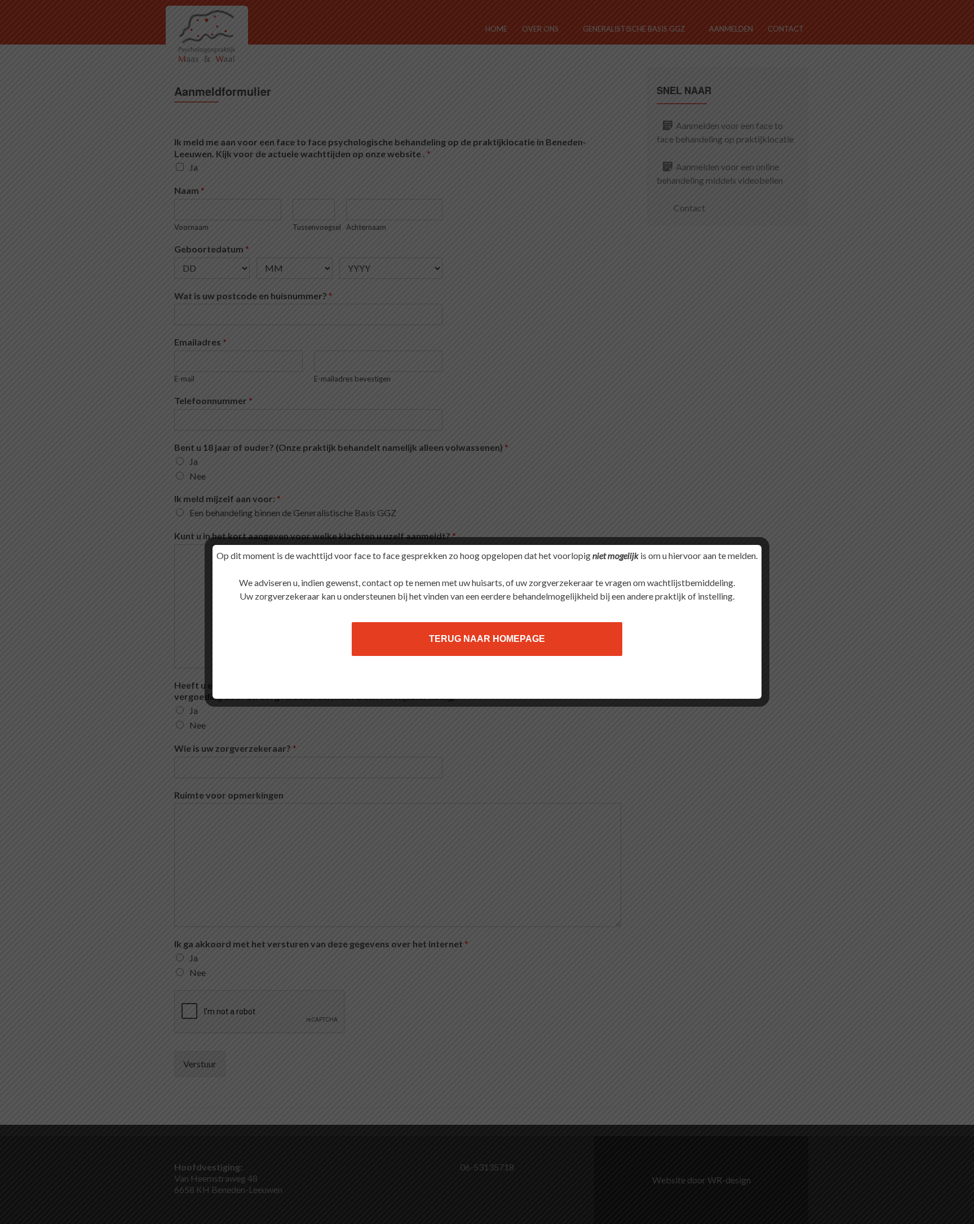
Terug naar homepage (487, 639)
